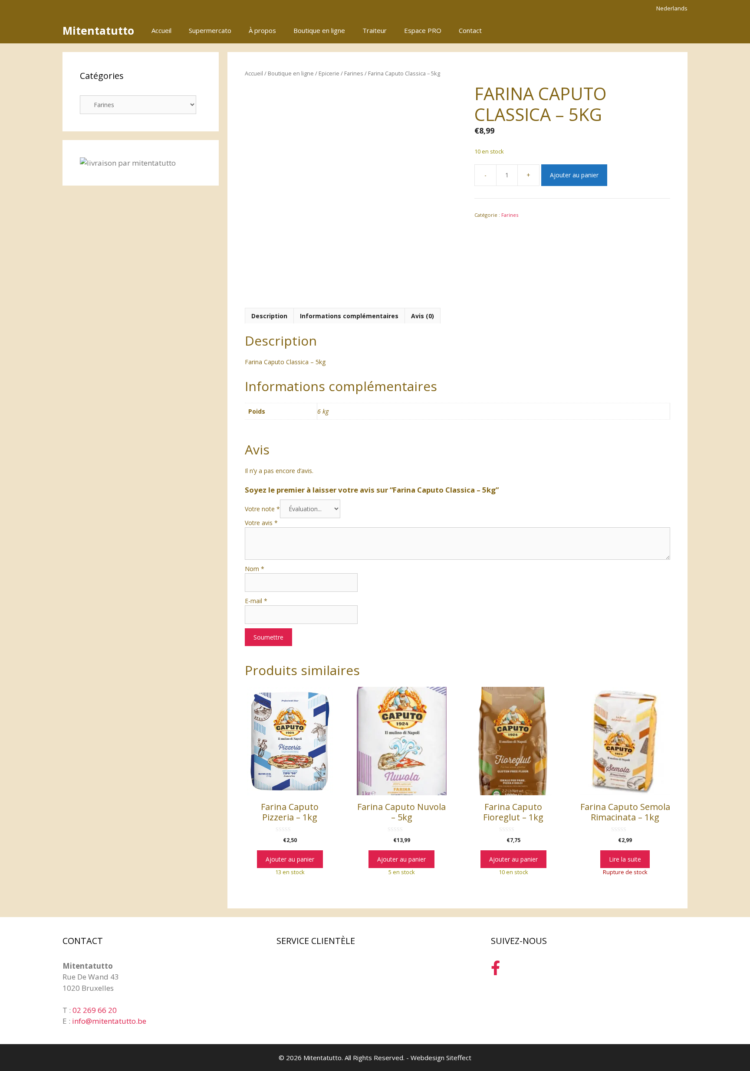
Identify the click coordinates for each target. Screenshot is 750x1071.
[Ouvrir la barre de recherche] (652, 30)
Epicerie (329, 73)
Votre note (262, 509)
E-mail (256, 601)
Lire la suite (625, 859)
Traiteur (374, 30)
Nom (254, 569)
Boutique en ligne (319, 30)
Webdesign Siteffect (441, 1057)
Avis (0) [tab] (422, 316)
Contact (470, 30)
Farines (353, 73)
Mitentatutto (98, 30)
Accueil (161, 30)
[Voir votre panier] (676, 30)
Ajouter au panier (574, 175)
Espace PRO (422, 30)
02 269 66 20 (94, 1010)
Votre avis (261, 523)
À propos (262, 30)
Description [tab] (269, 316)
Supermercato (210, 30)
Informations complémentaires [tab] (349, 316)
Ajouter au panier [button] (290, 859)
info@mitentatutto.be (109, 1021)
